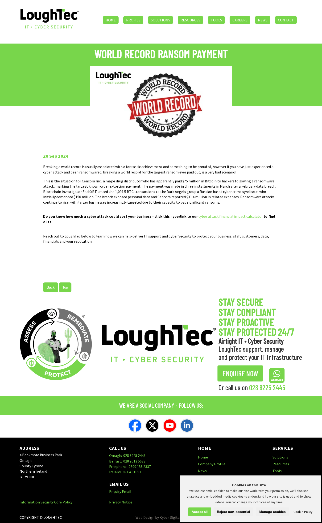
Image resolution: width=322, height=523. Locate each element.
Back (51, 287)
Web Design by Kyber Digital (158, 517)
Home (111, 20)
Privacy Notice (120, 502)
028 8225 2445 (267, 387)
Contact (286, 20)
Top (65, 287)
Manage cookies (272, 512)
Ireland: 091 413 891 (125, 472)
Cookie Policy (303, 512)
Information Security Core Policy (46, 502)
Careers (240, 20)
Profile (133, 20)
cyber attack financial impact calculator (230, 216)
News (263, 20)
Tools (216, 20)
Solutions (160, 20)
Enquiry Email (120, 491)
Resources (190, 20)
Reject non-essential (233, 512)
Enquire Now (240, 373)
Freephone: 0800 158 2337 (130, 466)
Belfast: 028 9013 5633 (127, 461)
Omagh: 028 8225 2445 (127, 455)
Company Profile (211, 464)
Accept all (200, 512)
